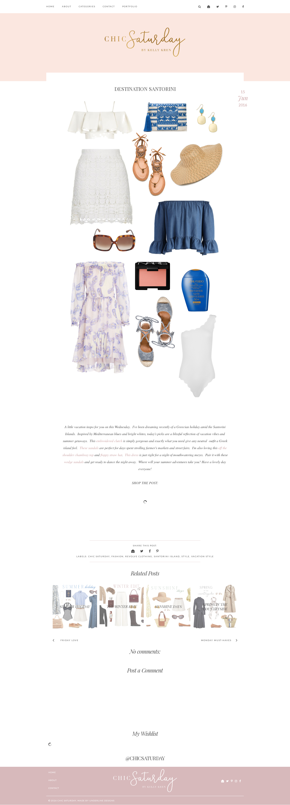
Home (50, 6)
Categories (87, 6)
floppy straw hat (111, 455)
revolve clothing (138, 556)
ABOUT (66, 6)
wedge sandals (74, 462)
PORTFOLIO (129, 6)
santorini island (167, 556)
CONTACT (109, 6)
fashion (117, 556)
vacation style (202, 556)
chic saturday (99, 556)
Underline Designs (101, 800)
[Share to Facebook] (150, 551)
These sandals (89, 447)
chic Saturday (67, 800)
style (186, 556)
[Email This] (133, 551)
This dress (131, 455)
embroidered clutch (109, 440)
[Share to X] (142, 551)
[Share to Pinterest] (157, 551)
